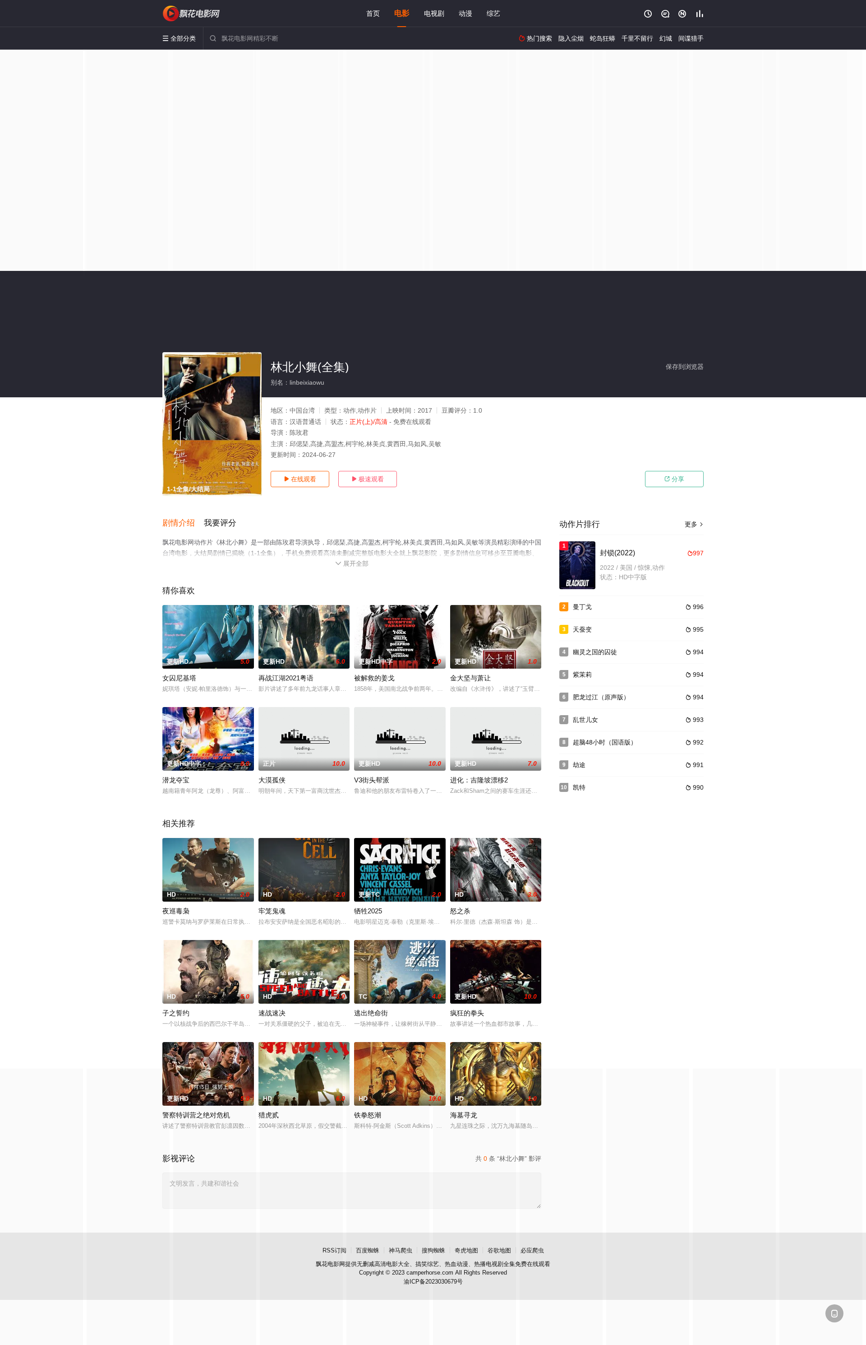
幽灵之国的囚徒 (595, 652)
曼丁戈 (582, 606)
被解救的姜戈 (374, 678)
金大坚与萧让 (470, 678)
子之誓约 (175, 1013)
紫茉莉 (582, 674)
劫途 (579, 764)
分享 (674, 479)
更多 (694, 524)
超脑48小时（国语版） (605, 742)
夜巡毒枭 (175, 911)
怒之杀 (460, 911)
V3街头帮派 (371, 780)
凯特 (579, 787)
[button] (183, 523)
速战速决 (272, 1013)
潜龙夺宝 (175, 780)
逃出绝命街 (371, 1013)
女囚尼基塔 (179, 678)
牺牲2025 (368, 911)
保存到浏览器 (685, 366)
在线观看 (300, 479)
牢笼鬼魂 (272, 911)
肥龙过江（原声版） (601, 697)
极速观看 (367, 479)
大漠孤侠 (272, 780)
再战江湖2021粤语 (285, 678)
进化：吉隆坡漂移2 (479, 780)
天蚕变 (582, 629)
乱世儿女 (585, 719)
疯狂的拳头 (467, 1013)
